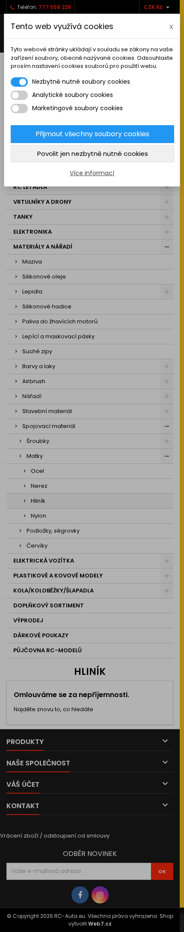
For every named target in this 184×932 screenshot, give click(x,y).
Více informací (92, 173)
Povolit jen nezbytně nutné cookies (92, 153)
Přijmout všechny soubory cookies (92, 134)
